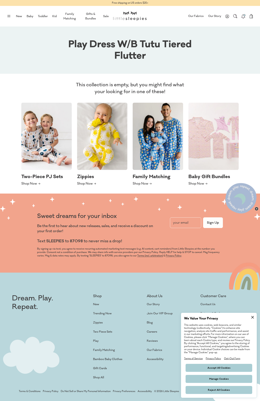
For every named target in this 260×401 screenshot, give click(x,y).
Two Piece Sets (102, 332)
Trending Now (102, 313)
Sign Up (213, 223)
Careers (152, 332)
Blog (150, 322)
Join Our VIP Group (160, 313)
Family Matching (104, 350)
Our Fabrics (196, 16)
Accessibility (155, 359)
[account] (227, 16)
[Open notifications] (243, 16)
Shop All (98, 377)
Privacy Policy (173, 255)
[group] (46, 144)
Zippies (98, 322)
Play (96, 341)
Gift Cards (100, 368)
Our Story (214, 16)
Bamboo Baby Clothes (107, 359)
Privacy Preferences (124, 391)
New (96, 304)
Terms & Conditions (30, 391)
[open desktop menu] (8, 16)
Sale (106, 16)
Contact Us (207, 304)
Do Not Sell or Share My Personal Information (86, 391)
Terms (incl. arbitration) (150, 255)
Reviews (152, 341)
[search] (235, 16)
